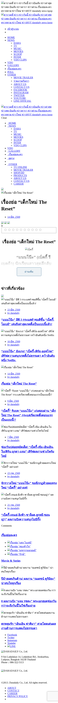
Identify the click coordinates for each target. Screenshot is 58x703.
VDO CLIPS (20, 59)
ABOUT (11, 688)
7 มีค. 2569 (13, 437)
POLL (10, 72)
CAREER (19, 183)
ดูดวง (10, 158)
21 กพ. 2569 (13, 505)
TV (15, 45)
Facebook (12, 634)
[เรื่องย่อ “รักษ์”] (16, 554)
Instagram (12, 640)
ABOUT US (20, 84)
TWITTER (19, 95)
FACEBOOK (20, 89)
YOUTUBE (20, 98)
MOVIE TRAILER (23, 77)
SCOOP (18, 54)
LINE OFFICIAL (22, 101)
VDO (10, 62)
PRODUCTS (20, 175)
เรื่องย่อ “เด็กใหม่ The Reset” (19, 383)
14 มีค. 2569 (13, 217)
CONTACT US (21, 87)
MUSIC (17, 48)
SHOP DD (19, 172)
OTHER (11, 74)
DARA (17, 43)
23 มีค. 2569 (13, 309)
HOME (11, 37)
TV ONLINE (20, 167)
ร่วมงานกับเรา (21, 81)
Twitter (10, 637)
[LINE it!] (8, 223)
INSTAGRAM (21, 92)
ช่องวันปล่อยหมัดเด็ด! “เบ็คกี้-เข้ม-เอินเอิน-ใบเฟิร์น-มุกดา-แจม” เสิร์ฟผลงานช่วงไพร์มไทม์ (27, 451)
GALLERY (13, 65)
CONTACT (13, 690)
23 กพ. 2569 (13, 473)
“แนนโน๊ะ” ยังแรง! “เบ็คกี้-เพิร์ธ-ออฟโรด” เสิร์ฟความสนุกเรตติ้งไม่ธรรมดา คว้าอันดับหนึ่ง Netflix (28, 356)
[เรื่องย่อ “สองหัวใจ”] (19, 546)
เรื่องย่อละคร (14, 68)
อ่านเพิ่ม (29, 271)
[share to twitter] (5, 223)
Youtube (11, 643)
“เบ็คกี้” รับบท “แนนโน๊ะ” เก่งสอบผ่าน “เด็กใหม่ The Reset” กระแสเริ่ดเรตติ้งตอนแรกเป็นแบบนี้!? (28, 415)
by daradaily (13, 313)
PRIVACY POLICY (17, 696)
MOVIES (18, 51)
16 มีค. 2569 (13, 341)
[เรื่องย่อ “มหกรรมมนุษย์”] (22, 550)
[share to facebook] (2, 223)
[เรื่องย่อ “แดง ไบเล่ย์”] (19, 542)
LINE (13, 646)
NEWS (11, 40)
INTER (17, 57)
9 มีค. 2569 (13, 401)
